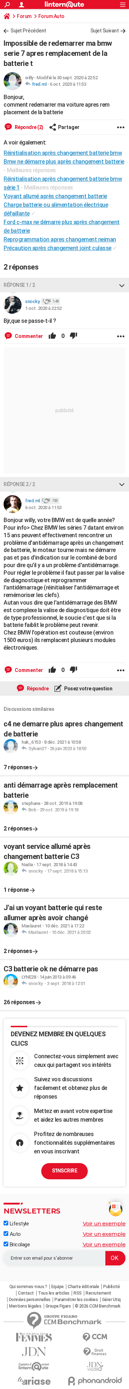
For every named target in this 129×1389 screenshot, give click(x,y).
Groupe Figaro (58, 1306)
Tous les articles (54, 1293)
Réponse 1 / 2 (19, 285)
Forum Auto (51, 16)
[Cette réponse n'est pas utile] (73, 336)
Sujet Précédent (28, 31)
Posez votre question (88, 688)
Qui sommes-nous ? (28, 1286)
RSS (77, 1293)
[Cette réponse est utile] (52, 336)
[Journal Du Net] (34, 1351)
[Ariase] (34, 1381)
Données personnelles (30, 1299)
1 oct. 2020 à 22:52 (43, 308)
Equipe (57, 1286)
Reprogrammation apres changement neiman (60, 239)
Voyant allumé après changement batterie (55, 196)
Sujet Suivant (104, 31)
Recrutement (98, 1293)
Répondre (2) (28, 127)
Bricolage (19, 1244)
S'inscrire (64, 1171)
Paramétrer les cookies (76, 1299)
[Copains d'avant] (34, 1366)
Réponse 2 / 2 (19, 484)
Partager (69, 127)
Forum (24, 16)
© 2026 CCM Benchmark (97, 1306)
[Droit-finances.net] (94, 1352)
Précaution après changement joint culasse (57, 248)
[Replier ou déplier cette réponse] (122, 285)
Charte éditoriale (83, 1286)
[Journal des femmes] (34, 1337)
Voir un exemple (104, 1223)
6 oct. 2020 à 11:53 (68, 84)
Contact (26, 1293)
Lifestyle (18, 1223)
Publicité (111, 1286)
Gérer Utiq (111, 1299)
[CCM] (94, 1337)
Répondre (37, 688)
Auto (14, 1234)
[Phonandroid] (94, 1380)
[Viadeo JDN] (94, 1366)
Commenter (28, 336)
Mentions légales (25, 1306)
